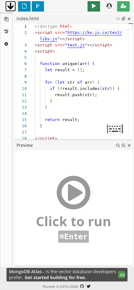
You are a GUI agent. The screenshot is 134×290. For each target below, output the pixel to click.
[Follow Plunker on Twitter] (89, 286)
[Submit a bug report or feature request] (82, 286)
